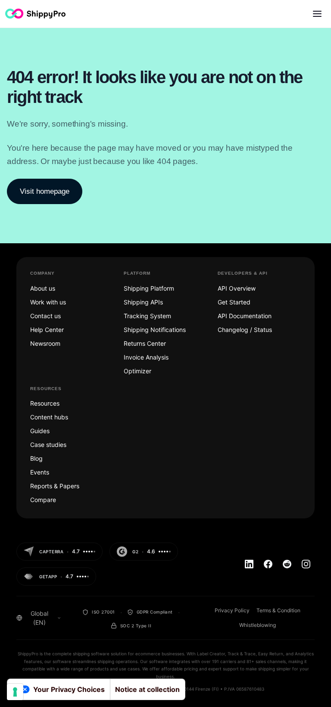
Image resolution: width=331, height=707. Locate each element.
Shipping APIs (143, 302)
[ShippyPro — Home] (35, 14)
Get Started (234, 302)
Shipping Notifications (155, 329)
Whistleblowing (257, 625)
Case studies (48, 444)
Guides (40, 430)
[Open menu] (317, 13)
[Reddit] (287, 564)
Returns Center (145, 343)
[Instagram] (306, 564)
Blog (36, 458)
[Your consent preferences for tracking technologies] (15, 692)
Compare (43, 499)
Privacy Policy (232, 610)
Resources (44, 403)
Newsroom (45, 343)
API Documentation (245, 315)
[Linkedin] (249, 564)
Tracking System (147, 315)
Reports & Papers (54, 486)
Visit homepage (44, 191)
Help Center (47, 329)
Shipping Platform (149, 288)
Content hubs (49, 417)
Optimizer (137, 371)
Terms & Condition (278, 610)
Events (39, 472)
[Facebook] (268, 564)
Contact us (45, 315)
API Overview (237, 288)
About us (42, 288)
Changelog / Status (245, 329)
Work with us (48, 302)
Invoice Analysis (146, 357)
